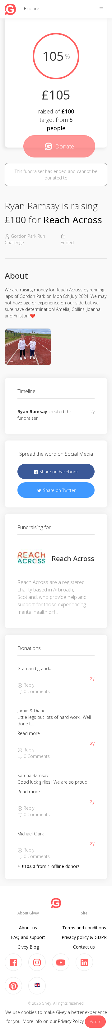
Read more (28, 733)
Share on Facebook (58, 472)
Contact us (84, 947)
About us (28, 928)
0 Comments (36, 691)
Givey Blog (28, 947)
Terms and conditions (84, 928)
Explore (31, 8)
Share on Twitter (59, 490)
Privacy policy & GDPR (84, 937)
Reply (28, 685)
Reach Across (72, 219)
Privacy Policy (71, 1021)
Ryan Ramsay (32, 411)
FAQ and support (28, 937)
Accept (95, 1021)
